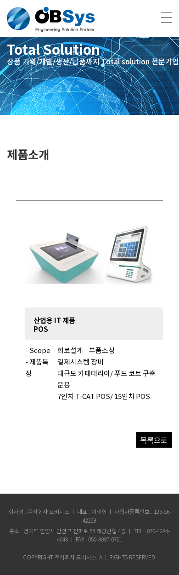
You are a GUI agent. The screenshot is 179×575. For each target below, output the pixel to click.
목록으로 (154, 439)
